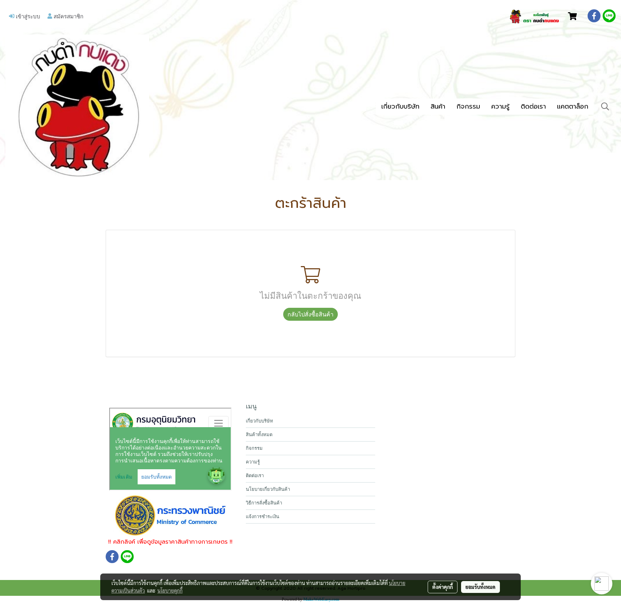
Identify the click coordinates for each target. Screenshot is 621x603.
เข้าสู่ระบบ (27, 16)
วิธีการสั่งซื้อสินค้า (264, 503)
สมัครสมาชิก (67, 16)
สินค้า (438, 106)
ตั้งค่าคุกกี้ (442, 587)
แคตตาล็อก (572, 106)
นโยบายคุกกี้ (170, 590)
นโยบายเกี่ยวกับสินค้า (268, 489)
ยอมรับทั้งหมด (480, 587)
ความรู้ (500, 106)
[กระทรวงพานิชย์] (170, 515)
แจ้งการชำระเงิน (262, 516)
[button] (605, 106)
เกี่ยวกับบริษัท (400, 106)
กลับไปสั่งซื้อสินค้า (311, 314)
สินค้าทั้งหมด (259, 434)
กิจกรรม (468, 106)
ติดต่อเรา (533, 106)
